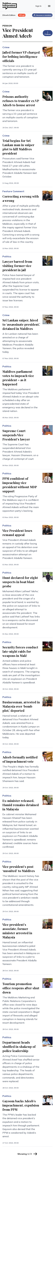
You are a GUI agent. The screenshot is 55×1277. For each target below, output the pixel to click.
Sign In (38, 6)
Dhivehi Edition (8, 15)
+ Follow (48, 33)
